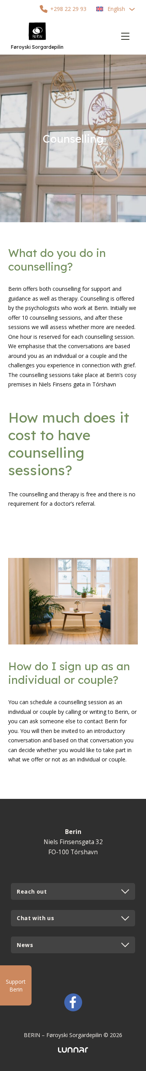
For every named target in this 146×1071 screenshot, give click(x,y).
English (116, 8)
